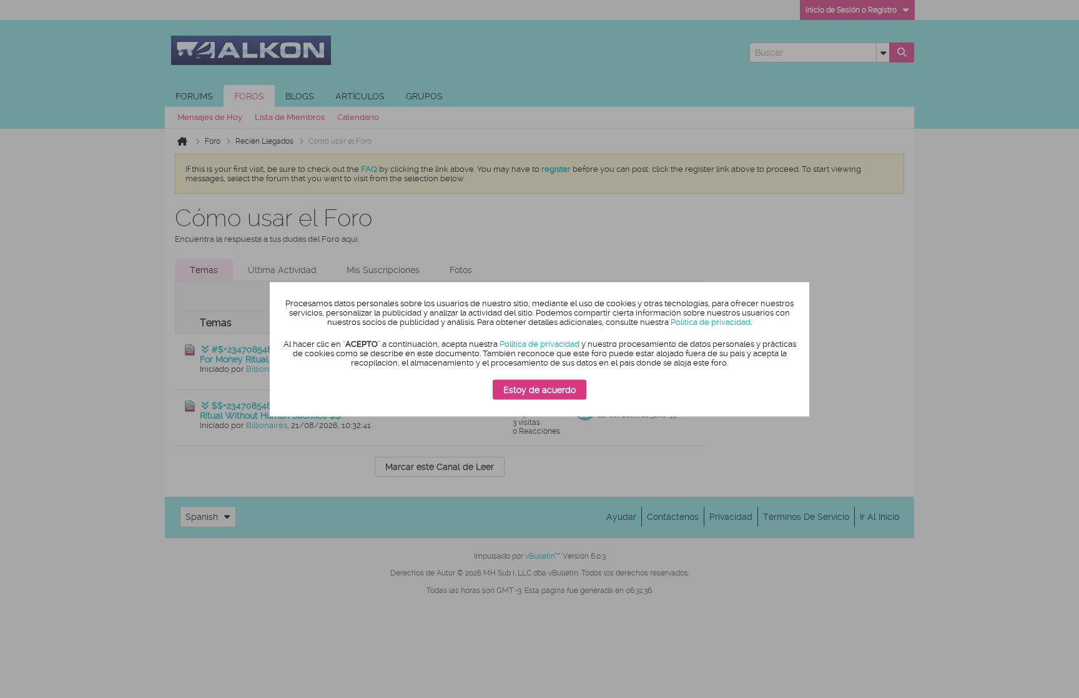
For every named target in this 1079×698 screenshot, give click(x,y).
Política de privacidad (711, 322)
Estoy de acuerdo (539, 390)
